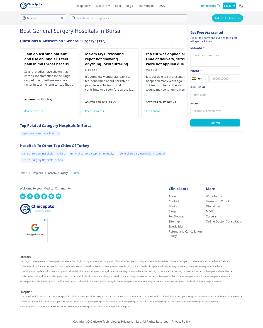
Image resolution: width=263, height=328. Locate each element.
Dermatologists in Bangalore (98, 271)
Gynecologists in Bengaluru (179, 266)
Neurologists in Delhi (211, 281)
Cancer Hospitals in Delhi (63, 296)
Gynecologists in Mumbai (207, 266)
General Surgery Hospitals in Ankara (43, 153)
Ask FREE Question (227, 18)
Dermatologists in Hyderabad (184, 271)
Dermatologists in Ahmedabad (65, 271)
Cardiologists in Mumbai (61, 276)
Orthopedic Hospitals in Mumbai (193, 296)
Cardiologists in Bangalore (33, 276)
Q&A (162, 6)
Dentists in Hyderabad (151, 266)
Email (195, 103)
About (173, 196)
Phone (196, 71)
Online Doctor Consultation (224, 221)
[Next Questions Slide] (180, 42)
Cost (118, 6)
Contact (174, 201)
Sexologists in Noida (30, 281)
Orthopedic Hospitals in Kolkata (67, 301)
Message (197, 48)
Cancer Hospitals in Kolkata (125, 296)
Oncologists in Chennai (111, 261)
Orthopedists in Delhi (215, 261)
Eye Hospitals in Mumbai (65, 306)
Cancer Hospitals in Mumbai (34, 296)
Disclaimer (213, 206)
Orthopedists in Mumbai (191, 261)
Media (173, 206)
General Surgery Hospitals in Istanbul (142, 153)
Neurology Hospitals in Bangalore (201, 301)
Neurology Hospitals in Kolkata (35, 306)
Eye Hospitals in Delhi (91, 306)
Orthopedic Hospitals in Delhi (34, 301)
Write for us (214, 196)
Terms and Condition (220, 201)
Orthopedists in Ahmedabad (60, 266)
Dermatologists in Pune (155, 271)
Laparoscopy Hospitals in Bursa (40, 133)
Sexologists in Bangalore (106, 281)
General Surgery (59, 173)
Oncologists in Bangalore (32, 261)
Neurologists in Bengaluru (156, 281)
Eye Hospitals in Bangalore (117, 306)
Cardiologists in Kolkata (111, 276)
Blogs (129, 6)
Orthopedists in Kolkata (31, 266)
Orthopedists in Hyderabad (139, 261)
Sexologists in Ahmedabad (78, 281)
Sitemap (174, 221)
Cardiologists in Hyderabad (138, 276)
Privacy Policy (181, 322)
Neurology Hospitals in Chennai (166, 301)
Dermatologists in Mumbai (128, 271)
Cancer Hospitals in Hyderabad (93, 296)
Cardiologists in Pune (86, 276)
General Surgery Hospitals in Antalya (92, 153)
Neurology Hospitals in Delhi (133, 301)
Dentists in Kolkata (128, 266)
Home (25, 173)
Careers (211, 216)
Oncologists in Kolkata (58, 261)
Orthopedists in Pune (165, 261)
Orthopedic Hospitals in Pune (225, 296)
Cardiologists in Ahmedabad (216, 271)
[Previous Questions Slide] (172, 42)
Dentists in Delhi (84, 266)
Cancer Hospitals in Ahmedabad (158, 296)
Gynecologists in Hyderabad (34, 271)
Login (227, 5)
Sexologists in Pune (130, 281)
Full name (199, 87)
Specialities (176, 226)
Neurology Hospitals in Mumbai (101, 301)
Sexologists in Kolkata (217, 276)
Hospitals (39, 173)
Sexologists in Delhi (52, 281)
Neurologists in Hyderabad (184, 281)
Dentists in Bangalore (106, 266)
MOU (209, 211)
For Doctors (177, 216)
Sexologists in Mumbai (193, 276)
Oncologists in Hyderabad (85, 261)
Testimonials (145, 6)
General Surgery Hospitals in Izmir (42, 160)
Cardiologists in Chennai (167, 276)
